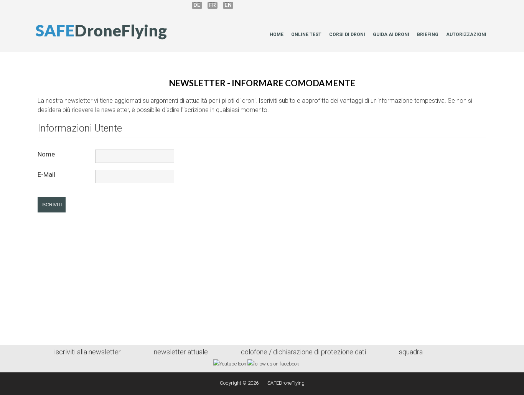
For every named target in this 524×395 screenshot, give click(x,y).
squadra (411, 352)
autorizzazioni (466, 34)
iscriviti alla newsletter (87, 352)
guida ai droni (391, 34)
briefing (427, 34)
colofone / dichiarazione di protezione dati (303, 352)
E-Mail (46, 174)
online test (306, 34)
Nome (46, 154)
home (276, 34)
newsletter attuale (181, 352)
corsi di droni (347, 34)
